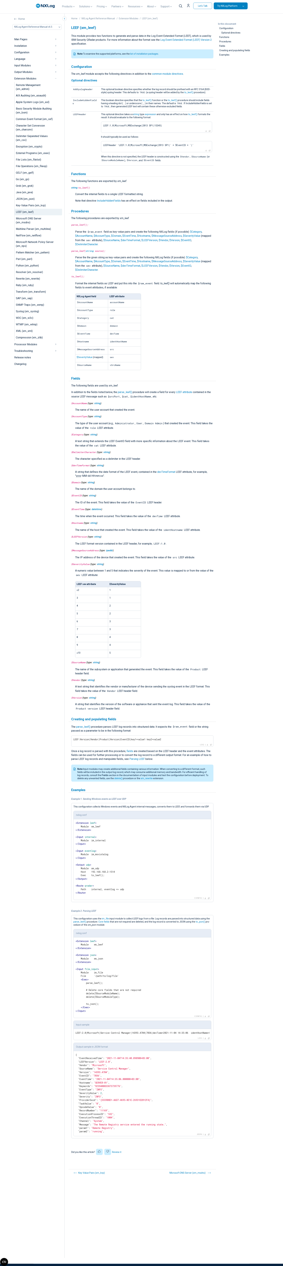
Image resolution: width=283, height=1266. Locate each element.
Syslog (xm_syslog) (27, 311)
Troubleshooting (23, 350)
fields (130, 751)
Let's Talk (203, 6)
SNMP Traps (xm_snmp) (30, 304)
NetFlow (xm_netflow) (28, 235)
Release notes (22, 357)
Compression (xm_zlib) (29, 337)
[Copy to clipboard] (210, 131)
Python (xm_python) (27, 265)
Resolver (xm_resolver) (29, 272)
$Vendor (163, 240)
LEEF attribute (184, 392)
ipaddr (109, 550)
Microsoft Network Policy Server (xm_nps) (35, 244)
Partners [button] (116, 6)
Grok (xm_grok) (24, 185)
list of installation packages (144, 53)
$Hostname (143, 235)
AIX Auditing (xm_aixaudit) (31, 95)
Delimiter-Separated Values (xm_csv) (32, 138)
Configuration (21, 52)
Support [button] (165, 6)
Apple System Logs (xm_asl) (32, 102)
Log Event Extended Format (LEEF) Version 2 (186, 39)
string (136, 114)
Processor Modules (25, 344)
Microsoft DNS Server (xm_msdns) (28, 220)
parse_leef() (125, 392)
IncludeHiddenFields (109, 200)
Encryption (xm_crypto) (29, 146)
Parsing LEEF (137, 759)
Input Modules (22, 65)
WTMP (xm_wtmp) (26, 324)
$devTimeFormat (130, 240)
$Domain (116, 235)
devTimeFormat (166, 471)
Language (19, 58)
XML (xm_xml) (24, 331)
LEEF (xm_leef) (25, 212)
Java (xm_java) (24, 192)
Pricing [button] (101, 6)
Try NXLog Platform (227, 6)
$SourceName (111, 240)
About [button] (150, 6)
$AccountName (84, 235)
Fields (222, 46)
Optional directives (230, 32)
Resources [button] (134, 6)
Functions (224, 37)
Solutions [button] (84, 6)
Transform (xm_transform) (31, 291)
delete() (118, 778)
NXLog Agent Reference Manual (98, 18)
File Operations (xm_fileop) (31, 166)
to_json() (200, 921)
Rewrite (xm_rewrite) (28, 278)
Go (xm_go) (22, 179)
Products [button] (67, 6)
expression (150, 114)
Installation (20, 45)
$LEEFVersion (149, 240)
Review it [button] (116, 1152)
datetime (96, 509)
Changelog (20, 364)
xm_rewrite (147, 778)
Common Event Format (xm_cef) (34, 119)
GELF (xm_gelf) (25, 172)
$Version (174, 240)
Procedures (225, 41)
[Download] (206, 131)
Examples (224, 54)
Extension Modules (25, 78)
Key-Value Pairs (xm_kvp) (31, 205)
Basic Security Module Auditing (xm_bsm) (34, 110)
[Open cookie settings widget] (4, 1262)
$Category (196, 231)
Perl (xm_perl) (24, 259)
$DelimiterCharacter (86, 244)
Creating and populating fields (234, 50)
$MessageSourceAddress (166, 235)
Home (21, 18)
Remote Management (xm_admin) (28, 87)
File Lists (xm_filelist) (28, 159)
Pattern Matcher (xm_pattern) (32, 252)
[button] (189, 6)
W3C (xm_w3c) (24, 317)
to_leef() (188, 92)
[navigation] (57, 39)
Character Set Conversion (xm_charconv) (30, 127)
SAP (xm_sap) (24, 298)
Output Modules (23, 72)
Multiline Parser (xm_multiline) (33, 229)
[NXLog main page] (45, 6)
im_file (105, 918)
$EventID (186, 240)
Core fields (103, 921)
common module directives (167, 73)
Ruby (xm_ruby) (25, 285)
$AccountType (102, 235)
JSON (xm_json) (25, 198)
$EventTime (129, 235)
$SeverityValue (191, 235)
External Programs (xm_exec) (33, 153)
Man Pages (20, 39)
